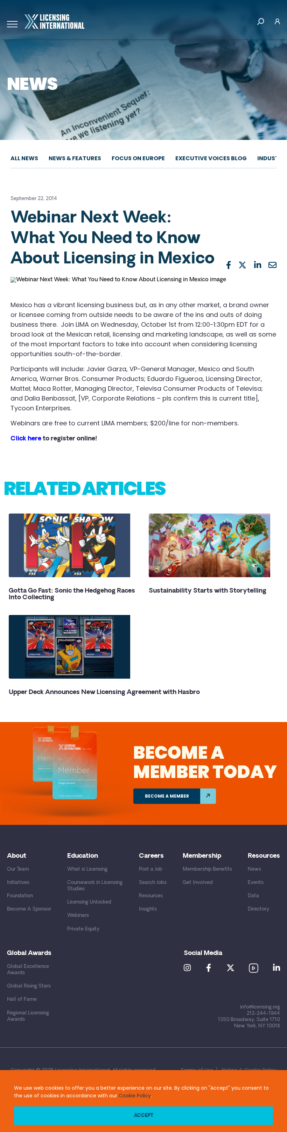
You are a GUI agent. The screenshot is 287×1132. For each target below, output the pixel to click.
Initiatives (18, 882)
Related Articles (84, 488)
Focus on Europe (138, 158)
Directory (258, 909)
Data (253, 896)
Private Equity (83, 929)
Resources (151, 896)
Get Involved (198, 882)
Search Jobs (153, 882)
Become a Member (167, 796)
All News (24, 158)
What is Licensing (87, 869)
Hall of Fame (22, 999)
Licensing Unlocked (89, 902)
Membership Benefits (207, 869)
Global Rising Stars (29, 986)
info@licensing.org (260, 1007)
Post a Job (150, 869)
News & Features (75, 158)
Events (256, 882)
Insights (148, 909)
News (254, 869)
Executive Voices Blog (211, 158)
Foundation (20, 896)
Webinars (78, 915)
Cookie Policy (135, 1095)
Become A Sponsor (29, 909)
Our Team (18, 869)
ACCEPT (143, 1115)
